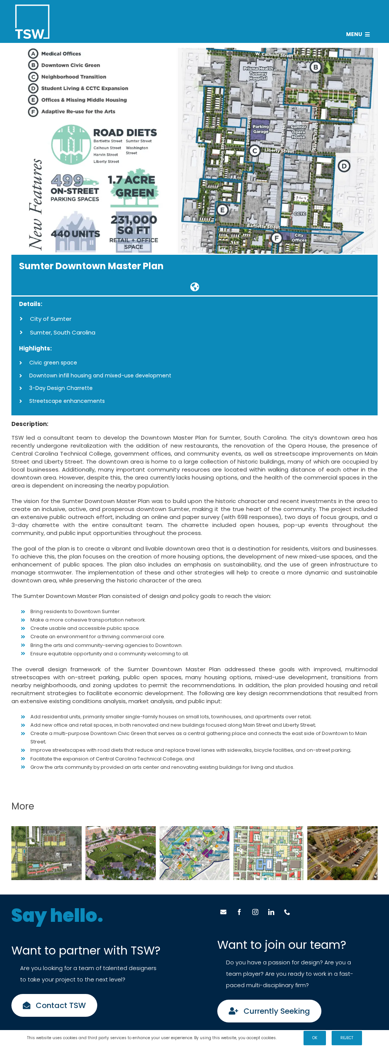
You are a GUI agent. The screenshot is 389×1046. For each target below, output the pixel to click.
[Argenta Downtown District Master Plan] (268, 853)
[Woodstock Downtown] (342, 853)
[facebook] (239, 912)
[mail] (223, 912)
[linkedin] (271, 912)
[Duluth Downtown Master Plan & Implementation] (46, 853)
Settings (287, 1038)
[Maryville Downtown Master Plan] (195, 853)
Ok (314, 1038)
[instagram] (255, 912)
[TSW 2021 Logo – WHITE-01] (32, 7)
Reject (346, 1038)
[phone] (287, 912)
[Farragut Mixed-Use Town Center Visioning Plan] (120, 853)
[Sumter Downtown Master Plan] (194, 286)
